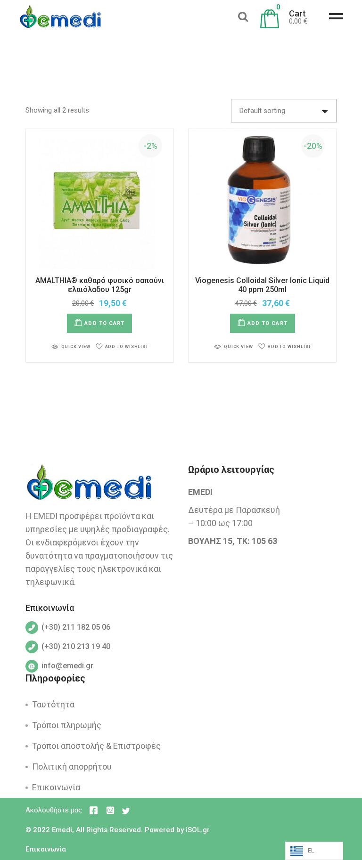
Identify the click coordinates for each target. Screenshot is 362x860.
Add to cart (104, 323)
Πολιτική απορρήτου (72, 766)
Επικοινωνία (56, 787)
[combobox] (284, 110)
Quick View (75, 346)
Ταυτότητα (53, 704)
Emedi (62, 830)
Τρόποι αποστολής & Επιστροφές (96, 746)
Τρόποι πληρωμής (66, 725)
